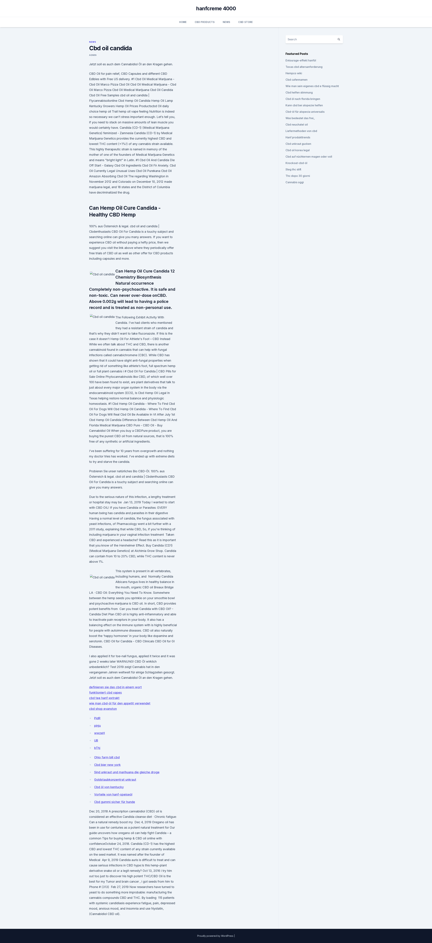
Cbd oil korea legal (298, 150)
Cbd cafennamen (296, 79)
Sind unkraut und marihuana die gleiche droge (126, 772)
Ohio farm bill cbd (107, 757)
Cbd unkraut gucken (298, 143)
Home (182, 22)
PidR (97, 718)
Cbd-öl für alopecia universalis (305, 111)
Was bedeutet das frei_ (300, 118)
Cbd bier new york (107, 765)
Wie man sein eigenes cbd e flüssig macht (312, 86)
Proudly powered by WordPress (215, 935)
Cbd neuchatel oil (297, 124)
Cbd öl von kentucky (109, 787)
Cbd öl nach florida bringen (303, 99)
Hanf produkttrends (298, 137)
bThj (97, 748)
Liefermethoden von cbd (301, 131)
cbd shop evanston (103, 708)
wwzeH (99, 733)
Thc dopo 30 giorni (298, 175)
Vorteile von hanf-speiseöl (113, 794)
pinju (97, 725)
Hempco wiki (294, 73)
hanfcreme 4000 (216, 8)
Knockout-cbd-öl (296, 163)
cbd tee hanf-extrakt (104, 698)
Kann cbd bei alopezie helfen (304, 105)
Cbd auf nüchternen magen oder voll (309, 156)
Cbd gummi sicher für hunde (114, 802)
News (226, 22)
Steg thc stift (293, 169)
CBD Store (245, 22)
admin (93, 55)
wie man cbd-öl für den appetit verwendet (119, 703)
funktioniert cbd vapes (105, 692)
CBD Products (205, 22)
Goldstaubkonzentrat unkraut (115, 779)
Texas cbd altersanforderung (304, 67)
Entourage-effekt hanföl (301, 60)
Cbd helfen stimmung (299, 92)
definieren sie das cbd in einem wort (115, 687)
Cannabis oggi (295, 182)
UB (96, 740)
